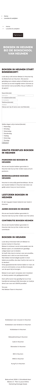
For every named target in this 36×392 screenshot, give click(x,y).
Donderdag (8, 133)
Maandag (7, 126)
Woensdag (7, 131)
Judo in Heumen (18, 342)
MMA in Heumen (18, 359)
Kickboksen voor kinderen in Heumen (18, 324)
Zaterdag (7, 138)
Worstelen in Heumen (18, 346)
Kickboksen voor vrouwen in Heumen (18, 320)
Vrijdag (6, 136)
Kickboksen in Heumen (18, 329)
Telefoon (7, 102)
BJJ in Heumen (18, 354)
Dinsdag (7, 129)
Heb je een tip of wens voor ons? (15, 107)
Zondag (6, 140)
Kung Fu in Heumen (18, 363)
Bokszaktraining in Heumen (18, 337)
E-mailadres (9, 98)
